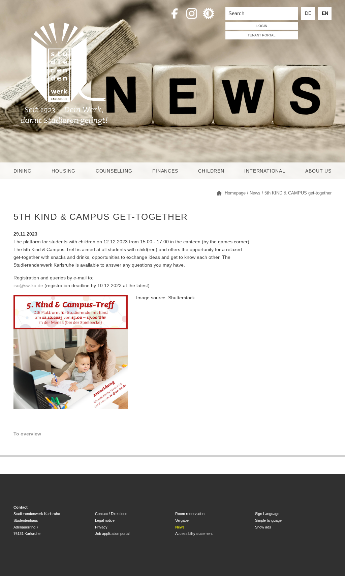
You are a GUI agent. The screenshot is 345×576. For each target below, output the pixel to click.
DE (308, 13)
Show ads (263, 527)
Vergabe (182, 520)
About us (318, 171)
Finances (165, 171)
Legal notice (105, 520)
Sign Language (267, 514)
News (180, 527)
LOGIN (261, 26)
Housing (63, 171)
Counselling (114, 171)
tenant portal (262, 35)
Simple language (268, 520)
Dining (22, 171)
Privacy (101, 527)
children (211, 171)
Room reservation (190, 514)
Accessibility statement (194, 534)
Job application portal (112, 534)
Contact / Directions (111, 514)
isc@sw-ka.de (28, 285)
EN (325, 13)
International (264, 171)
